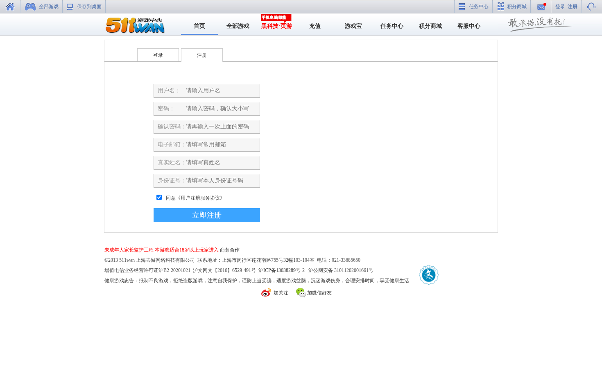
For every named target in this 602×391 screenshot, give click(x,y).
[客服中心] (592, 6)
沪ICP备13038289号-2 (281, 270)
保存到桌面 (89, 6)
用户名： (169, 91)
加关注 (281, 293)
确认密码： (172, 127)
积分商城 (517, 6)
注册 (572, 6)
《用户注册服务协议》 (200, 198)
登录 (560, 6)
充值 (315, 26)
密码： (166, 109)
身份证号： (172, 181)
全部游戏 (49, 6)
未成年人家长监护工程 (129, 250)
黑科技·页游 (276, 26)
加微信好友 (319, 293)
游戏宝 (353, 26)
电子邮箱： (172, 145)
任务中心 (479, 6)
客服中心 (468, 26)
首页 (199, 26)
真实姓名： (172, 163)
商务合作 (230, 250)
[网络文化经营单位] (428, 275)
